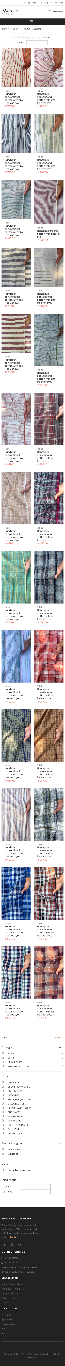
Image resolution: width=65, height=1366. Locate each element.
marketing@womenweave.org (19, 1271)
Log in (4, 1333)
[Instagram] (29, 3)
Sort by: (20, 42)
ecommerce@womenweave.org (20, 1267)
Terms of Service (10, 1293)
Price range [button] (9, 1180)
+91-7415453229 (11, 1262)
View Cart (6, 1314)
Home (5, 28)
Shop (16, 28)
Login (60, 2)
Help (4, 1328)
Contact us (7, 1302)
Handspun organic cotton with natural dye (48, 234)
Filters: (5, 1037)
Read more (15, 1236)
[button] (32, 1076)
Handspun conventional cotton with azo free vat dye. (14, 98)
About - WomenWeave (13, 1284)
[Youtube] (34, 3)
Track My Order (9, 1324)
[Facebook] (24, 3)
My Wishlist (7, 1319)
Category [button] (8, 1047)
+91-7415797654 (11, 1258)
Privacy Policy (8, 1298)
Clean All (59, 1037)
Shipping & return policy (13, 1288)
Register (48, 2)
